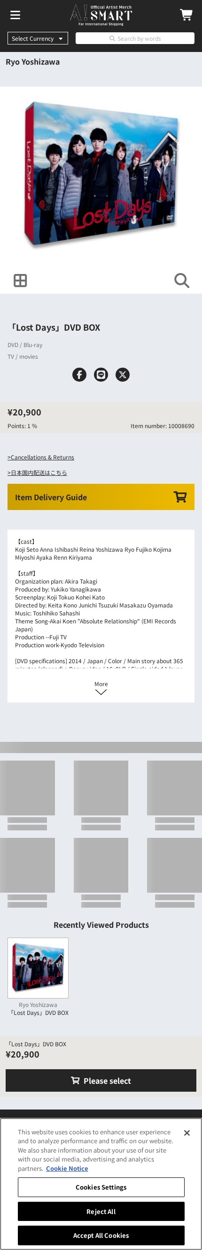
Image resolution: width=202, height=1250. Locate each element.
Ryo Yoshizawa (33, 61)
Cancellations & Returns (42, 457)
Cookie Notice (67, 1168)
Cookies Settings (101, 1187)
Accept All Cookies (101, 1235)
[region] (101, 1184)
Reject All (100, 1211)
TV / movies (23, 356)
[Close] (187, 1133)
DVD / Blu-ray (25, 344)
